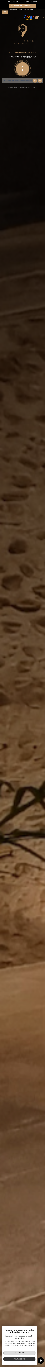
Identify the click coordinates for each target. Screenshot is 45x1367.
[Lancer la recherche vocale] (22, 68)
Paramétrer (19, 1353)
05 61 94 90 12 (20, 10)
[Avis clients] (28, 17)
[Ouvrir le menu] (5, 12)
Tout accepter (19, 1359)
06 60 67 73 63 (30, 10)
